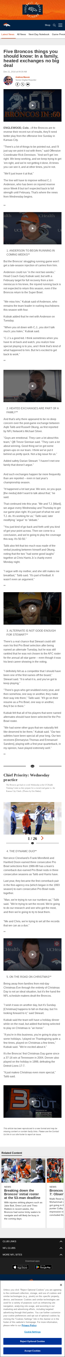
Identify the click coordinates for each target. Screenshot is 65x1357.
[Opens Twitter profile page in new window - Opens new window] (23, 84)
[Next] (42, 842)
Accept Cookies (32, 1350)
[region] (32, 1318)
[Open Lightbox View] (33, 827)
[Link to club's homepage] (7, 24)
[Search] (54, 25)
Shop (47, 25)
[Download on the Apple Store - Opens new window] (20, 1271)
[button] (32, 105)
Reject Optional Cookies (32, 1341)
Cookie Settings (32, 1331)
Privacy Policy (28, 1325)
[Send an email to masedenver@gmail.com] (28, 84)
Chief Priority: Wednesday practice (28, 781)
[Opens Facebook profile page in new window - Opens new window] (18, 84)
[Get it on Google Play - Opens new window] (43, 1273)
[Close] (61, 1285)
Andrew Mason (23, 77)
